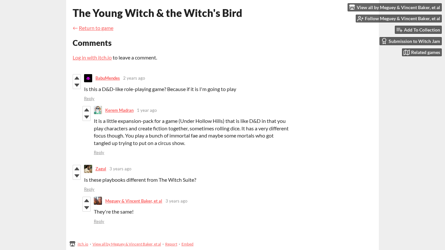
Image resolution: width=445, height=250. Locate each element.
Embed (187, 244)
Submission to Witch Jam (414, 41)
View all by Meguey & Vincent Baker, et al (127, 244)
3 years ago (120, 168)
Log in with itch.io (92, 57)
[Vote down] (76, 85)
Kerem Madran (119, 110)
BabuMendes (107, 78)
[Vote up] (76, 78)
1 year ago (147, 110)
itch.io (83, 244)
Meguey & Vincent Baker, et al (133, 201)
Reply (89, 98)
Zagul (100, 168)
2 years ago (134, 78)
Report (171, 244)
